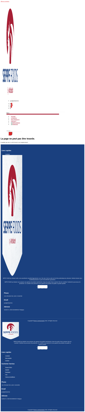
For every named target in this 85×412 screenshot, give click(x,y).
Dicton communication (39, 321)
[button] (32, 113)
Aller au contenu (5, 1)
